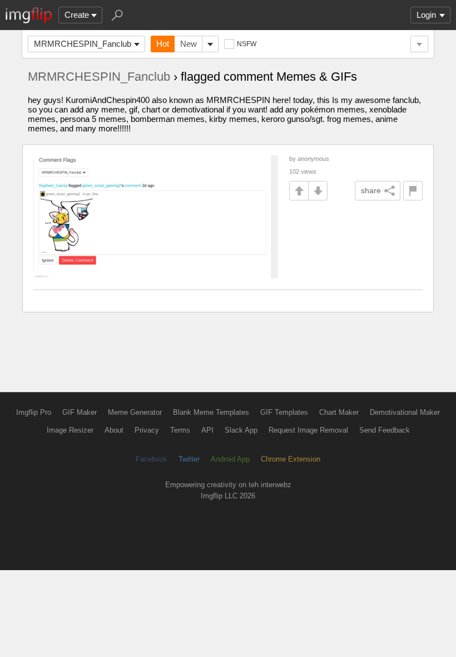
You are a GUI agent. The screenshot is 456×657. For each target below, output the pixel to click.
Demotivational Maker (405, 412)
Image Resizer (70, 430)
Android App (230, 459)
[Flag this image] (413, 190)
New (188, 43)
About (114, 430)
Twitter (189, 459)
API (207, 430)
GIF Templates (284, 412)
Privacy (147, 430)
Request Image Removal (308, 430)
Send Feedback (384, 430)
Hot (162, 43)
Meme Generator (135, 412)
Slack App (241, 430)
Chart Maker (339, 412)
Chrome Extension (290, 459)
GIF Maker (79, 412)
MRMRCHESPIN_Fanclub (82, 43)
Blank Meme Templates (211, 412)
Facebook (151, 459)
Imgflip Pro (33, 412)
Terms (180, 430)
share (371, 190)
